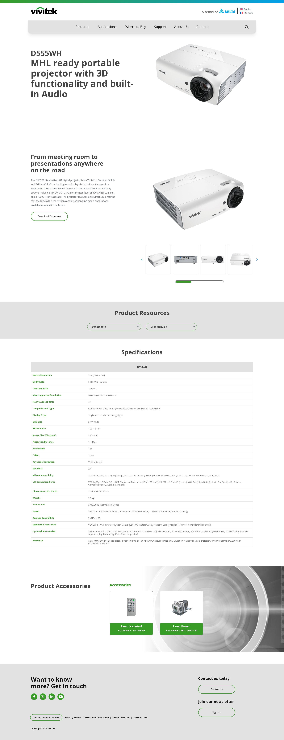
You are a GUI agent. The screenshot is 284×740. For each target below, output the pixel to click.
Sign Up (216, 712)
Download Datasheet (49, 216)
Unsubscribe (140, 717)
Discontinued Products (46, 717)
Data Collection (121, 717)
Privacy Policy (72, 717)
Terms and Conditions (96, 717)
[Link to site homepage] (44, 10)
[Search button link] (246, 27)
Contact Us (217, 689)
